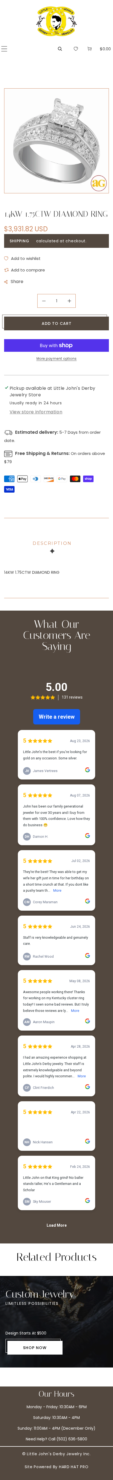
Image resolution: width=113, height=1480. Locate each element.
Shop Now (35, 1347)
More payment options (56, 358)
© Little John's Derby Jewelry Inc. (56, 1454)
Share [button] (17, 281)
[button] (4, 49)
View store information (36, 412)
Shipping (19, 241)
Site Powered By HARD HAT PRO (57, 1467)
